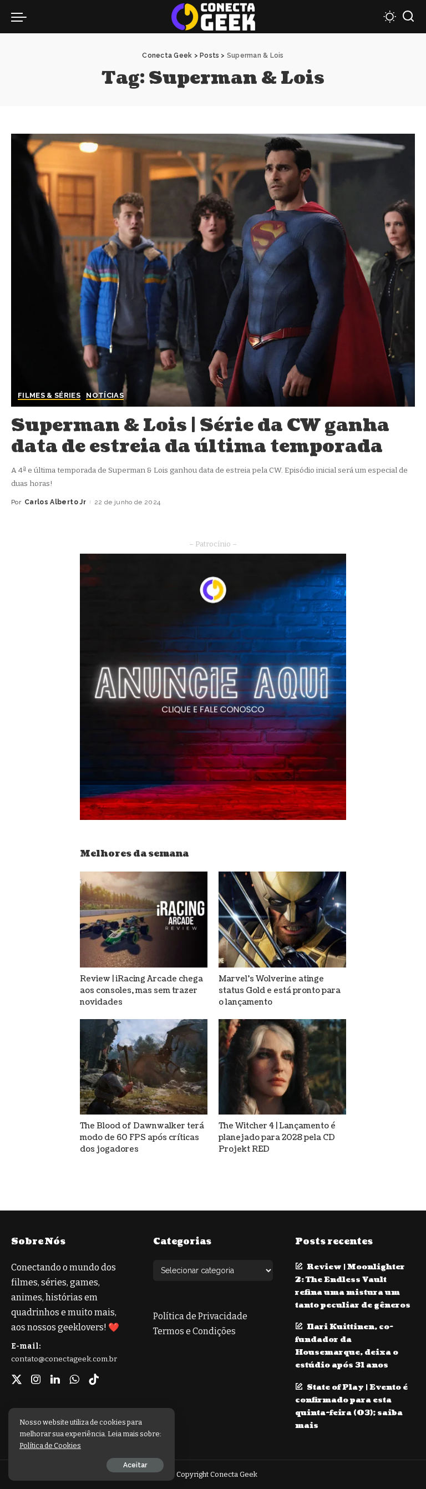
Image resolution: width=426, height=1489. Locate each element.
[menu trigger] (21, 16)
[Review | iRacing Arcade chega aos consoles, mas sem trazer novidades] (143, 920)
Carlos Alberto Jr (55, 502)
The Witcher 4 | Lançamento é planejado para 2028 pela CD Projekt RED (277, 1137)
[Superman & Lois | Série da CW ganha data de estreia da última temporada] (213, 270)
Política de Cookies (50, 1445)
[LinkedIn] (55, 1380)
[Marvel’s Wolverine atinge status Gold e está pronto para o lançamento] (282, 920)
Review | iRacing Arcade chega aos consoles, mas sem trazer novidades (141, 990)
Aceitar (135, 1465)
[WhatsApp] (74, 1380)
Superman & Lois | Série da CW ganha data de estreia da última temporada (200, 436)
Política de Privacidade (200, 1316)
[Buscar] (408, 16)
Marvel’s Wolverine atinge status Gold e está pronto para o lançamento (280, 990)
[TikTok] (93, 1380)
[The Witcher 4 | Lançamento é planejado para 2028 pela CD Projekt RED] (282, 1067)
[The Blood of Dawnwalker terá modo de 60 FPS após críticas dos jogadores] (143, 1067)
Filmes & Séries (49, 395)
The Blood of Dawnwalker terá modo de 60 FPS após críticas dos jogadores (142, 1137)
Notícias (105, 395)
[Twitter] (16, 1380)
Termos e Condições (194, 1331)
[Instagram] (36, 1380)
